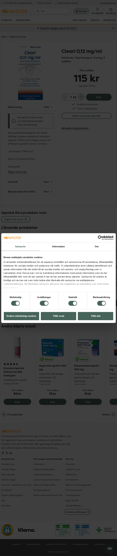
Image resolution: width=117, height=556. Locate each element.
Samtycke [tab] (20, 246)
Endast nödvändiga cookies (21, 316)
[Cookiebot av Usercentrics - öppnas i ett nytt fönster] (100, 237)
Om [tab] (97, 246)
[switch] (44, 303)
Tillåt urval (58, 316)
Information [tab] (58, 246)
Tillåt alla (95, 316)
